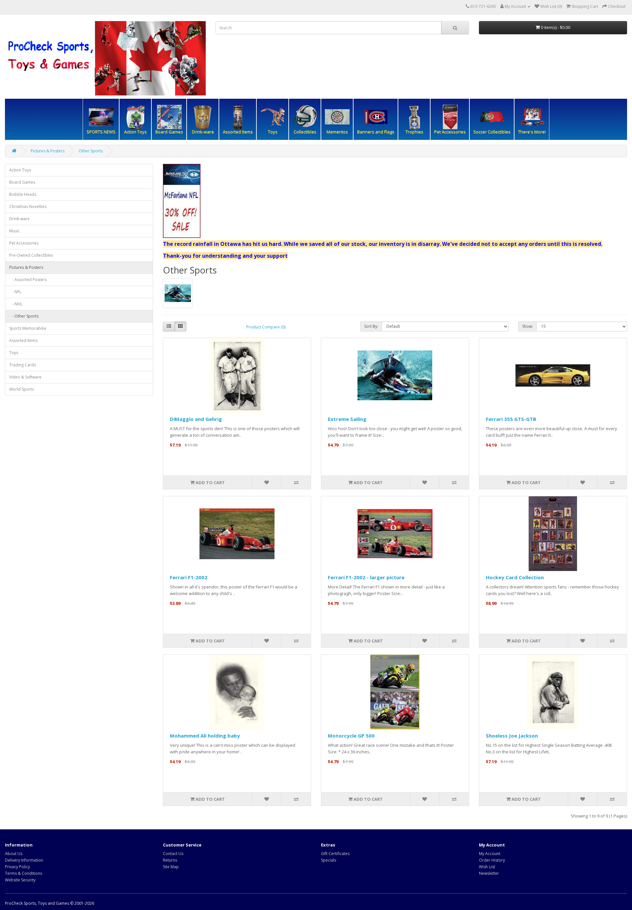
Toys (13, 352)
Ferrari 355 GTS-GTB (511, 419)
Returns (170, 860)
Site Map (171, 867)
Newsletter (489, 873)
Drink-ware (19, 218)
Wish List (487, 867)
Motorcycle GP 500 (351, 735)
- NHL (15, 304)
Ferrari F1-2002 (188, 577)
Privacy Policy (17, 867)
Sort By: (371, 326)
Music (14, 231)
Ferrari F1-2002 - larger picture (366, 577)
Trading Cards (22, 365)
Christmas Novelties (27, 206)
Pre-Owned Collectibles (31, 255)
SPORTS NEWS (101, 132)
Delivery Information (24, 860)
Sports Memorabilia (27, 328)
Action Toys (20, 170)
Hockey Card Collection (515, 577)
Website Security (20, 880)
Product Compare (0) (265, 327)
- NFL (15, 292)
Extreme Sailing (347, 419)
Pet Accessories (24, 243)
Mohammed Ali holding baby (205, 735)
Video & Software (25, 377)
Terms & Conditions (23, 873)
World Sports (21, 389)
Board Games (22, 182)
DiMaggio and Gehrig (196, 419)
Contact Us (173, 853)
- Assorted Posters (28, 279)
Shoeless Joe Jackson (512, 735)
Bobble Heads (22, 194)
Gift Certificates (335, 853)
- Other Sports (24, 316)
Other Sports (91, 151)
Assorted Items (238, 132)
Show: (527, 326)
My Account (489, 853)
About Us (13, 853)
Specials (328, 860)
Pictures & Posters (48, 151)
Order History (492, 860)
